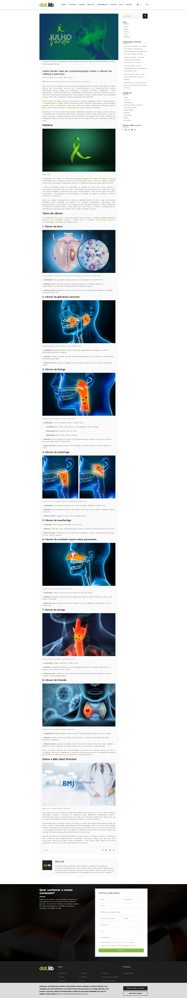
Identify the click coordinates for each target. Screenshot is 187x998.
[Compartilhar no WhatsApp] (113, 850)
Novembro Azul (73, 108)
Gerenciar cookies (135, 993)
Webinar (127, 37)
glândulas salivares (60, 350)
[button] (139, 4)
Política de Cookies (109, 981)
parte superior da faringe (62, 524)
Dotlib (126, 118)
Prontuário (127, 120)
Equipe (62, 977)
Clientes (81, 4)
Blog (121, 4)
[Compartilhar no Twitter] (106, 850)
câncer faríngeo (60, 423)
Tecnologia (127, 115)
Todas (126, 97)
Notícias (127, 113)
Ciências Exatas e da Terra (133, 105)
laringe (55, 663)
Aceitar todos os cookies (135, 988)
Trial (125, 34)
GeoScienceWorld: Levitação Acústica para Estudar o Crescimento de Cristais (134, 60)
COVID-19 (127, 100)
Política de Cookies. (82, 994)
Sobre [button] (63, 4)
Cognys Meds (129, 973)
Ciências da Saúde (130, 107)
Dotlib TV (91, 4)
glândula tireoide (59, 733)
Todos (126, 27)
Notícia (126, 32)
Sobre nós (63, 973)
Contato (128, 4)
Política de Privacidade (121, 942)
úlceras (54, 284)
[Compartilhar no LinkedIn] (110, 850)
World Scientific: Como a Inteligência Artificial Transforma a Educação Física (135, 68)
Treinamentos (102, 4)
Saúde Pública (129, 110)
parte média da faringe (61, 505)
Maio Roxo (71, 105)
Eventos (113, 4)
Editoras (72, 4)
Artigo (126, 29)
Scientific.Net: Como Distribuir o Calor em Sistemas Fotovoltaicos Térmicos (135, 85)
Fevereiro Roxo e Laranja (54, 103)
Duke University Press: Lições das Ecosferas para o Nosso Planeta (134, 77)
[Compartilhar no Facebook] (102, 850)
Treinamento (128, 102)
